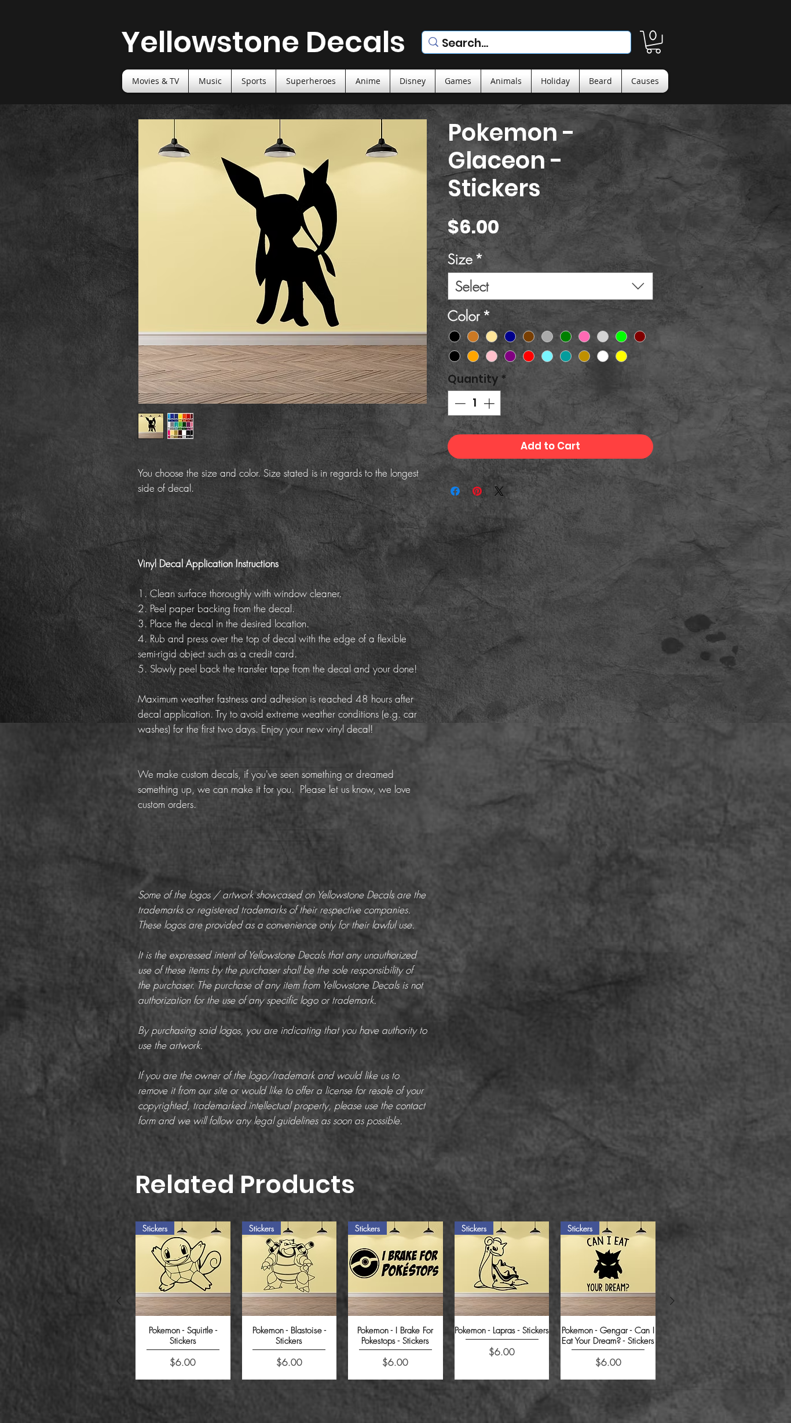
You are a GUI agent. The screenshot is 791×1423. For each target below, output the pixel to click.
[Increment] (490, 403)
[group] (395, 1300)
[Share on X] (499, 491)
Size (466, 259)
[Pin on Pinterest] (477, 491)
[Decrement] (458, 403)
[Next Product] (672, 1301)
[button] (653, 42)
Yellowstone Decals (263, 42)
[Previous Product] (119, 1301)
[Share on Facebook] (455, 491)
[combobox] (550, 286)
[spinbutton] (474, 403)
